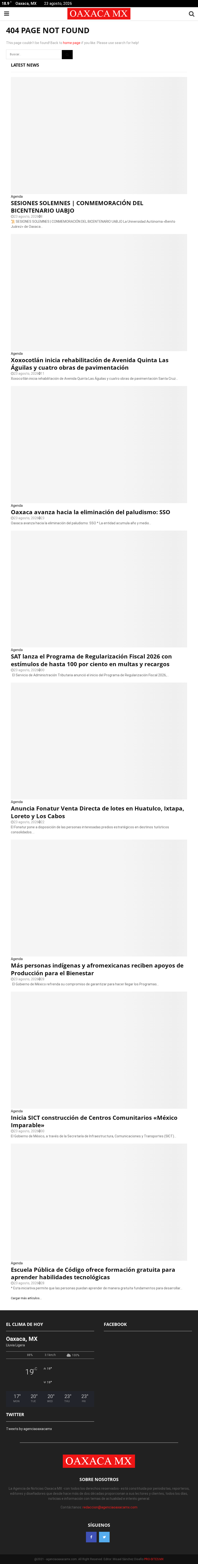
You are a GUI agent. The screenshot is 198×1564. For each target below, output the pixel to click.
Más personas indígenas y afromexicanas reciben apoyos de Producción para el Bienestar (97, 969)
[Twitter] (104, 1537)
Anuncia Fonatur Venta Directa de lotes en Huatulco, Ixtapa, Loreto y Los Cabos (97, 812)
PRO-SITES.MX (154, 1559)
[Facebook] (91, 1537)
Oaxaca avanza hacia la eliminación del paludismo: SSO (90, 512)
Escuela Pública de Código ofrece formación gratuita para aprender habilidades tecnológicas (93, 1273)
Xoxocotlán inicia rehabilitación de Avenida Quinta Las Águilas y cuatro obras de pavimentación (90, 363)
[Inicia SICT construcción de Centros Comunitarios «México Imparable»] (99, 1050)
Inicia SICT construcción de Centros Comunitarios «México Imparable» (94, 1121)
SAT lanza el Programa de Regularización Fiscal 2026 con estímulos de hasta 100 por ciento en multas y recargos (91, 660)
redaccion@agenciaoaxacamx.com (110, 1507)
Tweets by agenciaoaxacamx (29, 1429)
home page (71, 43)
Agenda (17, 196)
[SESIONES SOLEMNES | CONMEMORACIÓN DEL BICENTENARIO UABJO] (99, 135)
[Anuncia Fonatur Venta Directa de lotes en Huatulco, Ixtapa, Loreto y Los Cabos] (99, 741)
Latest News (25, 65)
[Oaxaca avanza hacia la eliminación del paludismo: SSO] (99, 444)
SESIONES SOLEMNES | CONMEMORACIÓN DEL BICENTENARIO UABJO (77, 206)
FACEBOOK (115, 1324)
